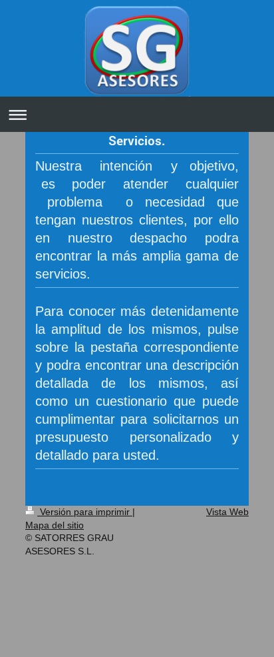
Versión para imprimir (84, 511)
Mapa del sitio (54, 525)
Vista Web (227, 511)
